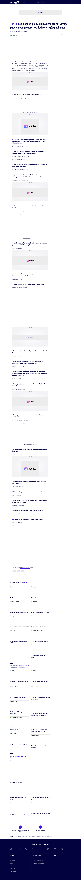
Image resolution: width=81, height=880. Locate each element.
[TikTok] (48, 849)
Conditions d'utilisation (37, 858)
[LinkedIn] (62, 849)
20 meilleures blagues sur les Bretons (40, 612)
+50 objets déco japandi (40, 830)
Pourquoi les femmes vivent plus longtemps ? (39, 746)
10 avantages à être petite (16, 782)
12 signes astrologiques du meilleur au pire (40, 798)
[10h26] (16, 2)
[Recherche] (69, 2)
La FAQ (11, 866)
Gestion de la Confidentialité (38, 863)
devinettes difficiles (25, 567)
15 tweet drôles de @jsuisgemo (38, 627)
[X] (26, 849)
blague (14, 570)
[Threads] (33, 849)
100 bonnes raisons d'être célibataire (19, 745)
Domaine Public (30, 112)
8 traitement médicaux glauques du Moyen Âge (18, 712)
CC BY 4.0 (30, 444)
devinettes (15, 68)
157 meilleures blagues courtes (38, 598)
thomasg (25, 31)
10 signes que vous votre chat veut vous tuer (39, 682)
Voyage (16, 31)
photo (27, 112)
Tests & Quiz (29, 2)
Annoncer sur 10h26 (57, 858)
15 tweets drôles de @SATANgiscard (40, 641)
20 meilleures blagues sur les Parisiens (19, 627)
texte (22, 570)
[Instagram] (11, 849)
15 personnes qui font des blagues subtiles (18, 642)
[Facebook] (18, 849)
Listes (23, 2)
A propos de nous (13, 860)
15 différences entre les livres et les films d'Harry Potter (18, 729)
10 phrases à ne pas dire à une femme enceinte (19, 682)
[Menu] (11, 2)
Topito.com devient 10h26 (15, 858)
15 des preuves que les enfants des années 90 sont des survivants (39, 714)
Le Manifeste (12, 868)
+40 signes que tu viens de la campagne (40, 813)
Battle (42, 2)
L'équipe (11, 863)
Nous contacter (13, 871)
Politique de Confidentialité (38, 860)
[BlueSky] (40, 849)
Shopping (37, 2)
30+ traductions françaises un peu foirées (18, 798)
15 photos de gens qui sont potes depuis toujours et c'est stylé (39, 730)
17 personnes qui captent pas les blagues (39, 656)
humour (18, 570)
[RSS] (70, 849)
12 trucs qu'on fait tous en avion (18, 697)
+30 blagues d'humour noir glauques (19, 612)
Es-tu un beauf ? (14, 814)
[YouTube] (55, 849)
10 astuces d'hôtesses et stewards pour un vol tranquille (40, 698)
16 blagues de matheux (15, 598)
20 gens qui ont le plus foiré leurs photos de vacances (20, 831)
